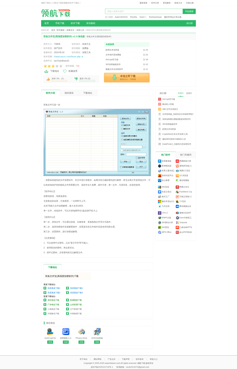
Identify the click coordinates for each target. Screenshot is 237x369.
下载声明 (125, 359)
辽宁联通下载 (76, 309)
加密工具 (80, 30)
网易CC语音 (184, 171)
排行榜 (189, 23)
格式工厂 (165, 196)
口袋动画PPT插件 (185, 227)
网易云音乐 (184, 187)
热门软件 (165, 154)
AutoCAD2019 (121, 17)
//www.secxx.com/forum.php (67, 56)
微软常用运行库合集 (173, 17)
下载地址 (54, 71)
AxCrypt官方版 (168, 99)
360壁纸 (165, 227)
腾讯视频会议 (185, 206)
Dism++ (143, 17)
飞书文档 (165, 206)
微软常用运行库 (167, 201)
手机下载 (59, 23)
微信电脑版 (184, 180)
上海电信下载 (53, 309)
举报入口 (154, 359)
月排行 (181, 93)
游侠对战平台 (167, 175)
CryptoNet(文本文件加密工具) (175, 134)
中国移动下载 (53, 313)
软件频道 (60, 30)
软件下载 (75, 23)
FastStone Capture (185, 192)
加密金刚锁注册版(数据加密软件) (176, 119)
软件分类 (155, 3)
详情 (50, 342)
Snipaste (183, 222)
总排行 (189, 93)
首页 (46, 23)
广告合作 (111, 359)
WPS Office (166, 232)
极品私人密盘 (168, 104)
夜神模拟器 (166, 166)
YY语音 (182, 201)
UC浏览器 (183, 175)
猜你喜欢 (69, 93)
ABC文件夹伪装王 (170, 109)
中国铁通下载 (76, 313)
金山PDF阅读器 (185, 232)
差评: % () (85, 78)
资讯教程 (167, 3)
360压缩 (165, 187)
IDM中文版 (166, 218)
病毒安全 (70, 30)
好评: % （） (58, 78)
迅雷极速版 (166, 161)
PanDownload (155, 17)
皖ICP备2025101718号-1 (102, 367)
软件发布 (139, 359)
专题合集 (190, 3)
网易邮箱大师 (185, 161)
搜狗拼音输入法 (185, 166)
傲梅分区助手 (185, 213)
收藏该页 (73, 71)
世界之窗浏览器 (167, 171)
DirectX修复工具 (185, 218)
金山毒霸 (165, 180)
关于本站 (83, 359)
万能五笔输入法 (185, 196)
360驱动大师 (167, 222)
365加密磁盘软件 (169, 124)
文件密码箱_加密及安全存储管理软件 (178, 114)
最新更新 (143, 3)
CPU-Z (164, 213)
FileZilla (133, 17)
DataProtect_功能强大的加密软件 (176, 144)
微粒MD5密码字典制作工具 (174, 139)
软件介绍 (50, 93)
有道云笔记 (166, 192)
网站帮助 (97, 359)
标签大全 (178, 3)
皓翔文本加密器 (169, 129)
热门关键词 (185, 154)
